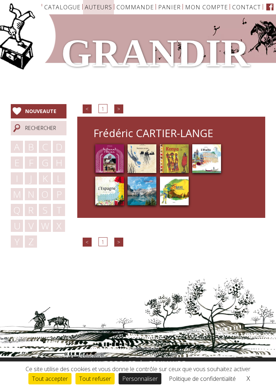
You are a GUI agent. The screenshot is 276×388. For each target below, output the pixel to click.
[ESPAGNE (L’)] (109, 190)
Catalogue (62, 7)
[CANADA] (142, 190)
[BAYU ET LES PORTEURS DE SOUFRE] (174, 190)
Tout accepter (50, 379)
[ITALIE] (206, 158)
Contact (246, 7)
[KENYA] (174, 158)
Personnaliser (140, 379)
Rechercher (40, 128)
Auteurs (98, 7)
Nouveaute (40, 111)
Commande (135, 7)
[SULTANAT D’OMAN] (109, 158)
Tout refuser (95, 379)
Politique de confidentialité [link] (202, 379)
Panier (169, 7)
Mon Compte (206, 7)
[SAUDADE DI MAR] (142, 158)
